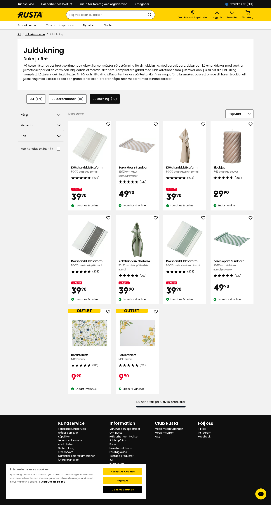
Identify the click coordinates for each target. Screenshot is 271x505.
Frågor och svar (68, 433)
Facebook (204, 436)
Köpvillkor (64, 436)
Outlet (108, 25)
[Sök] (150, 14)
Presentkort (65, 452)
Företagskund (118, 452)
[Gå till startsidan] (30, 15)
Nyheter (89, 25)
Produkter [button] (25, 25)
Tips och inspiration (60, 25)
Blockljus (225, 169)
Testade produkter (121, 456)
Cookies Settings (123, 489)
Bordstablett (79, 357)
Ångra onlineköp (68, 460)
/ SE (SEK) (241, 4)
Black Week (117, 463)
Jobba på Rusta (119, 440)
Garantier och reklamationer (76, 456)
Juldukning (105, 99)
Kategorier (142, 4)
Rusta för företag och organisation (103, 4)
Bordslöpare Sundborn (134, 172)
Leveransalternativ (70, 440)
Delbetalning (66, 448)
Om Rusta (116, 433)
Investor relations (121, 448)
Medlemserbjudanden (169, 429)
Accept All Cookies (123, 471)
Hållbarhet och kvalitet (56, 4)
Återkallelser (66, 444)
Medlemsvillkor (164, 433)
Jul (19, 34)
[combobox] (107, 14)
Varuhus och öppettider (125, 429)
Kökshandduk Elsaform (86, 169)
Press (113, 444)
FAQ (157, 436)
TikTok (202, 429)
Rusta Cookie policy (52, 481)
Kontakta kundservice (72, 429)
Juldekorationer (35, 34)
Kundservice (26, 4)
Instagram (204, 433)
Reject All (122, 480)
